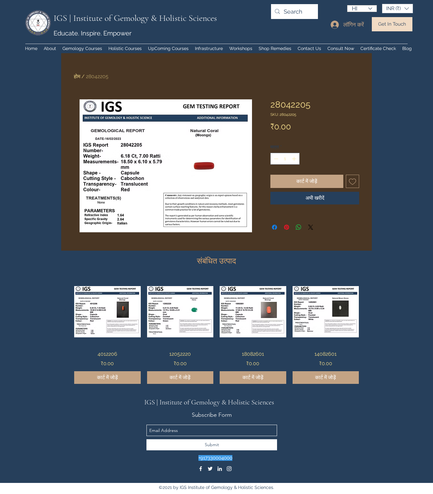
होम (77, 76)
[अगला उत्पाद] (368, 311)
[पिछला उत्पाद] (65, 311)
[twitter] (210, 469)
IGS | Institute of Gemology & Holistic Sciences (135, 18)
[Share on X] (310, 227)
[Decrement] (275, 158)
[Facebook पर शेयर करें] (274, 227)
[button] (397, 8)
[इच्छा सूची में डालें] (352, 181)
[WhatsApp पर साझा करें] (298, 227)
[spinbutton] (285, 158)
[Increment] (295, 158)
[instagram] (229, 469)
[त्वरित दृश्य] (107, 311)
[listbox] (397, 8)
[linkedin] (220, 469)
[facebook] (200, 469)
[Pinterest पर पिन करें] (286, 227)
